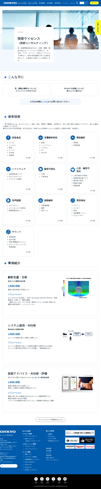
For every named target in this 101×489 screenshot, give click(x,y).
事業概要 (48, 448)
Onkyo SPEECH (30, 462)
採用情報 (48, 455)
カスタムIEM (52, 438)
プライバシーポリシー (52, 460)
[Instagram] (65, 479)
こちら (45, 101)
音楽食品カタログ (53, 441)
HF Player (51, 436)
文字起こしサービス (31, 470)
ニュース (48, 453)
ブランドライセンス (31, 436)
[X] (36, 479)
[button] (22, 3)
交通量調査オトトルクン (32, 459)
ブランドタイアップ (31, 449)
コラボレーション (30, 446)
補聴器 (50, 434)
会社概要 (48, 451)
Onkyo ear (28, 467)
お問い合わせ (50, 457)
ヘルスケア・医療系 (31, 457)
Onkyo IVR (28, 464)
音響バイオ (28, 454)
